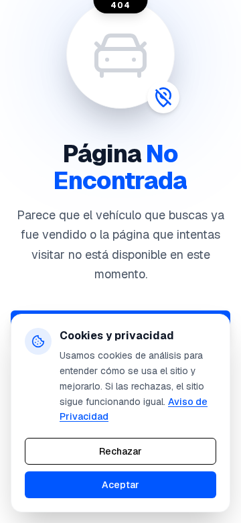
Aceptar (120, 485)
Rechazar (120, 451)
